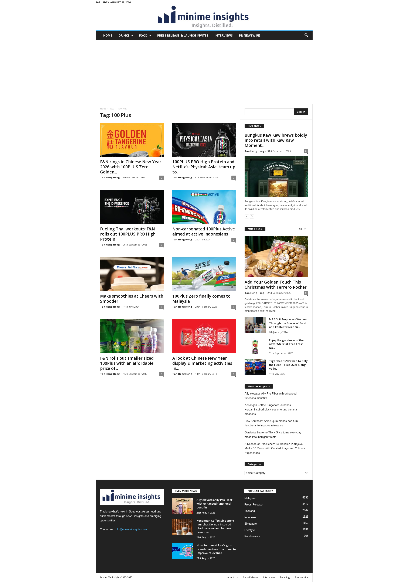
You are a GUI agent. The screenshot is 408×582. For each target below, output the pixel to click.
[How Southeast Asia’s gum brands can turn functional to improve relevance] (182, 551)
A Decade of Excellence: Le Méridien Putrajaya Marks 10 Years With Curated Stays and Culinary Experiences (275, 448)
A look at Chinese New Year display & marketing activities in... (202, 363)
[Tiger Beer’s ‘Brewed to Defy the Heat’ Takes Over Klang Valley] (255, 367)
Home (107, 35)
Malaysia (249, 498)
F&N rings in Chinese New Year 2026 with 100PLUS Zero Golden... (130, 167)
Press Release (253, 504)
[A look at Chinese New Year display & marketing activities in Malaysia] (204, 336)
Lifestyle (249, 530)
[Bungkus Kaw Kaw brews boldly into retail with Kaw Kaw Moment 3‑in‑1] (276, 176)
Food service (252, 536)
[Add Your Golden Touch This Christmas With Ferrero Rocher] (276, 256)
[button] (306, 35)
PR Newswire (249, 35)
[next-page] (252, 216)
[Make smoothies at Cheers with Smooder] (132, 274)
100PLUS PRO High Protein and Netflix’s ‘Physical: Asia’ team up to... (203, 167)
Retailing (285, 577)
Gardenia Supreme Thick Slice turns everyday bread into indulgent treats (273, 435)
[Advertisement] (204, 72)
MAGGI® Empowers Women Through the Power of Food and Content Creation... (288, 323)
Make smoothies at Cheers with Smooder (131, 298)
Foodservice (302, 577)
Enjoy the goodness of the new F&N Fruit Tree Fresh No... (286, 344)
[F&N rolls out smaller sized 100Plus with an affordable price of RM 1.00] (132, 336)
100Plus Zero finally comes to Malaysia (201, 298)
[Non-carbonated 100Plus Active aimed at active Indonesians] (204, 207)
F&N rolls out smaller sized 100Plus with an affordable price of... (127, 363)
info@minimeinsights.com (131, 529)
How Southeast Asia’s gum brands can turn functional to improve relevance (271, 423)
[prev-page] (247, 216)
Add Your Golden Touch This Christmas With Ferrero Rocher (276, 284)
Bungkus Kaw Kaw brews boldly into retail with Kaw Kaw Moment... (276, 140)
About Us (232, 577)
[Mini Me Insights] (204, 17)
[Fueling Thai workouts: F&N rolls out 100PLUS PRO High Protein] (132, 207)
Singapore (250, 523)
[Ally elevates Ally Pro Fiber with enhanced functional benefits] (182, 506)
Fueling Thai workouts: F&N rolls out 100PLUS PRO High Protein (128, 234)
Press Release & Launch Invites (182, 35)
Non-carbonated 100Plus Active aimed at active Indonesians (203, 231)
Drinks (124, 35)
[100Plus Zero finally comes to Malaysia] (204, 274)
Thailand (249, 510)
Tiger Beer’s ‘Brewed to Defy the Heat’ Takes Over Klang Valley (288, 364)
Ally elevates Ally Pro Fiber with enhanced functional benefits (270, 396)
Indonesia (250, 517)
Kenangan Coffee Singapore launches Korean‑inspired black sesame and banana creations (271, 409)
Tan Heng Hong (110, 177)
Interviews (224, 35)
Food (143, 35)
